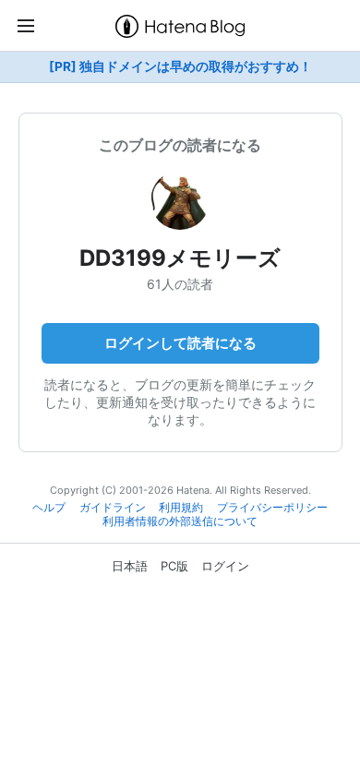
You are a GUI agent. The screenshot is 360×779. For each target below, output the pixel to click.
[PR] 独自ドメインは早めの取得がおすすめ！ (180, 66)
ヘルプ (49, 507)
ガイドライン (112, 507)
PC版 (174, 565)
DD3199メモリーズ (180, 258)
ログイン (225, 565)
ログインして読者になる (180, 343)
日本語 (130, 565)
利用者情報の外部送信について (180, 521)
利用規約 (181, 507)
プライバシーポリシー (272, 507)
